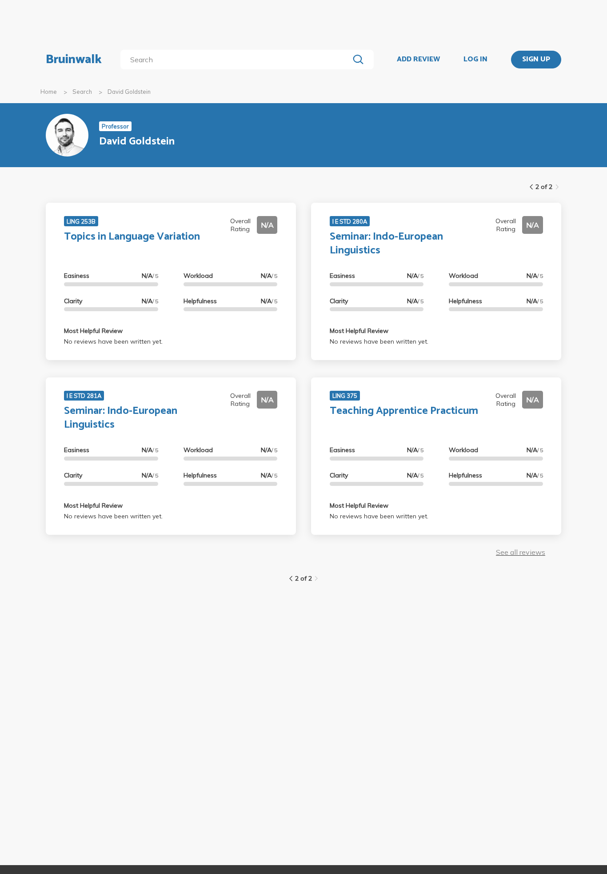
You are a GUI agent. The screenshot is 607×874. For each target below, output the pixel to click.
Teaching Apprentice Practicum (404, 411)
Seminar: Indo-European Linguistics (386, 243)
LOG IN (475, 59)
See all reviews (520, 552)
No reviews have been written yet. (113, 341)
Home (48, 91)
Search (82, 91)
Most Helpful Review (93, 331)
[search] (236, 59)
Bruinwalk (74, 59)
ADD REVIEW (418, 59)
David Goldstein (129, 91)
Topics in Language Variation (132, 236)
